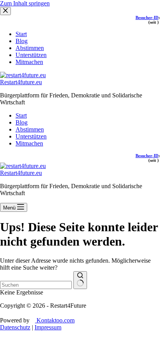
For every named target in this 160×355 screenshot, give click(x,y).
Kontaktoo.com (55, 320)
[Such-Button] (80, 280)
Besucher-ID (147, 155)
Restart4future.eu (21, 82)
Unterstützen (31, 136)
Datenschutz (15, 327)
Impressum (48, 327)
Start (21, 115)
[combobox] (36, 285)
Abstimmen (30, 129)
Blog (22, 122)
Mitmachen (29, 143)
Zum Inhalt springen (25, 3)
